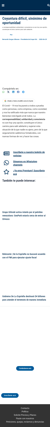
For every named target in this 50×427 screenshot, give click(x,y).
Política (25, 411)
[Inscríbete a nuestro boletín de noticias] (6, 153)
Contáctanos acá (25, 368)
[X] (8, 92)
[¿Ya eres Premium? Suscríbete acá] (6, 172)
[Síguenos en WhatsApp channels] (6, 163)
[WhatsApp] (3, 92)
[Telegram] (23, 92)
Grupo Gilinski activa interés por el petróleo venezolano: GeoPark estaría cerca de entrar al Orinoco (24, 215)
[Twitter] (14, 333)
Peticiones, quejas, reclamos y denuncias (25, 422)
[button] (48, 5)
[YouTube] (31, 333)
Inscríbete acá (10, 395)
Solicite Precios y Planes (25, 415)
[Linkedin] (18, 333)
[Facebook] (18, 92)
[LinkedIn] (13, 92)
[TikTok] (27, 333)
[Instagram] (22, 333)
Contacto (25, 408)
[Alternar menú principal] (3, 5)
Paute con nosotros (25, 418)
